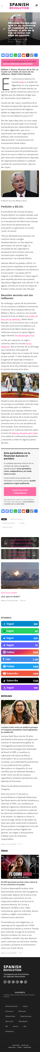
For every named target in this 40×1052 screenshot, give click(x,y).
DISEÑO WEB (27, 1047)
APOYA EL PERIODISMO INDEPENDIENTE (18, 64)
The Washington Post (24, 335)
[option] (20, 772)
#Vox (24, 1026)
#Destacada (22, 1011)
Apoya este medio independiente (20, 491)
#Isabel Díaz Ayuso (26, 1016)
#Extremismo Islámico (9, 523)
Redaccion (4, 600)
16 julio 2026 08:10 (11, 844)
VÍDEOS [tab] (4, 850)
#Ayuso (25, 1006)
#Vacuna (15, 1026)
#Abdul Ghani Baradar (16, 519)
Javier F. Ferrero (12, 39)
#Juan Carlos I (9, 1021)
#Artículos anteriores (12, 1006)
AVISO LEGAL (16, 1045)
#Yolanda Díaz (10, 1031)
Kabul (22, 82)
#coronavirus (9, 1011)
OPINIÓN (14, 593)
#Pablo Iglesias (23, 1021)
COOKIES (19, 1047)
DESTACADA (12, 19)
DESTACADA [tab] (6, 696)
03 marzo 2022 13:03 (12, 600)
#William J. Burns (7, 527)
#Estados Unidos (10, 1016)
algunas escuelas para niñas (25, 433)
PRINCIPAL (20, 19)
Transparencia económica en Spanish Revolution (16, 975)
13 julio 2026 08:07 (12, 953)
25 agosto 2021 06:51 (22, 39)
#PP (7, 1026)
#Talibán (22, 523)
